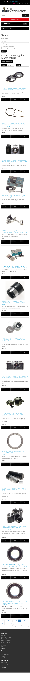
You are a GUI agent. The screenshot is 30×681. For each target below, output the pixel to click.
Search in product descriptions (10, 48)
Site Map (3, 648)
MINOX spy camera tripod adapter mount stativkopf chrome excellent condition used (14, 231)
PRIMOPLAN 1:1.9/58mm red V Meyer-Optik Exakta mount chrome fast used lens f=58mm (14, 603)
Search (9, 29)
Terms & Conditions (6, 640)
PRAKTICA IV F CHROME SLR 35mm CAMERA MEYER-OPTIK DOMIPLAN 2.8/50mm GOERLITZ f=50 (14, 528)
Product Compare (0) (7, 61)
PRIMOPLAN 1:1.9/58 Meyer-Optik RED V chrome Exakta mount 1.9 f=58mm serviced (14, 565)
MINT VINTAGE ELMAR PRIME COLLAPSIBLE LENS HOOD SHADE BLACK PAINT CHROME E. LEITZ (14, 303)
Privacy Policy (4, 639)
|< (3, 621)
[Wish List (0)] (23, 3)
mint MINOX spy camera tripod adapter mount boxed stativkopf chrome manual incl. (14, 266)
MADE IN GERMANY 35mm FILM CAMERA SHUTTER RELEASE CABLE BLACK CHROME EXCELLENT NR (13, 125)
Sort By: (4, 65)
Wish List (3, 665)
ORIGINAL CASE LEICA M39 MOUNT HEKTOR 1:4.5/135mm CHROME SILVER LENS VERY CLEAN (14, 489)
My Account (4, 662)
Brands (3, 653)
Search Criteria (4, 38)
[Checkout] (27, 3)
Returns (3, 646)
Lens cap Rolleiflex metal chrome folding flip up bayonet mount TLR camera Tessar (14, 89)
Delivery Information (6, 637)
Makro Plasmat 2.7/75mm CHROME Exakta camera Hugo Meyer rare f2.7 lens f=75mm (14, 161)
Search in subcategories (8, 46)
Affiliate (3, 656)
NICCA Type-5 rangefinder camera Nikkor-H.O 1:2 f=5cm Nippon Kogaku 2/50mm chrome (15, 377)
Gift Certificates (4, 654)
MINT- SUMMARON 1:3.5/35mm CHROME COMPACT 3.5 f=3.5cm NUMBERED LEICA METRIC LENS (13, 339)
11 (6, 623)
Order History (4, 664)
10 (2, 623)
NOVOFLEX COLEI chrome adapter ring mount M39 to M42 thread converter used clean (14, 453)
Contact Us (3, 645)
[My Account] (20, 3)
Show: (18, 65)
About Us (3, 635)
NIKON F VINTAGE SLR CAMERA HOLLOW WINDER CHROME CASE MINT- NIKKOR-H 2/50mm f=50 (13, 415)
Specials (3, 658)
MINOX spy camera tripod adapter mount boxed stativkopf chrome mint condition (14, 196)
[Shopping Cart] (25, 3)
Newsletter (3, 667)
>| (12, 623)
